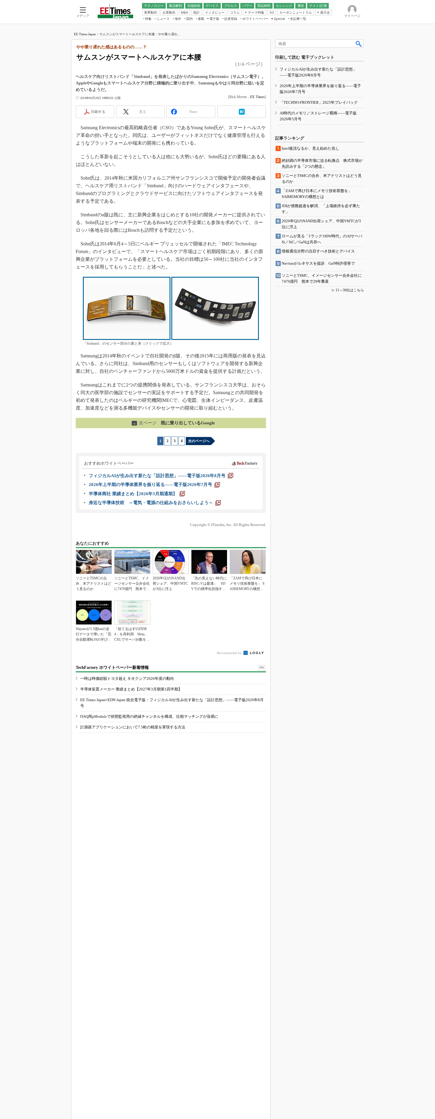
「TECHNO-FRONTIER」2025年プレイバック (319, 102)
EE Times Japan (85, 34)
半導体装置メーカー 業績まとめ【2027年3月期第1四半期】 (131, 689)
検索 (359, 43)
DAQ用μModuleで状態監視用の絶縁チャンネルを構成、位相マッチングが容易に (149, 716)
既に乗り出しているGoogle (174, 423)
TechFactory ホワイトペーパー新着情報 (112, 667)
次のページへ (199, 441)
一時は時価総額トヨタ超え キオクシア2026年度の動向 (127, 678)
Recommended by (230, 653)
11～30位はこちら (350, 290)
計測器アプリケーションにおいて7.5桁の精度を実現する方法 (132, 727)
